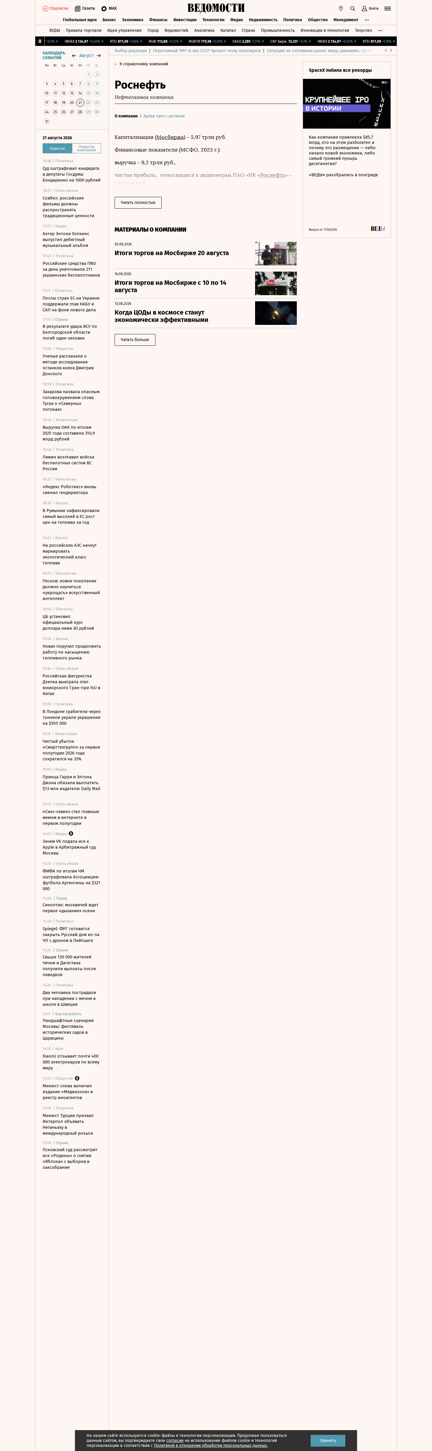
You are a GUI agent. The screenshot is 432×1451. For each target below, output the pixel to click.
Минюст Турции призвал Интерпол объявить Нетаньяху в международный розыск (68, 1124)
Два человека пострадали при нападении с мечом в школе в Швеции (69, 998)
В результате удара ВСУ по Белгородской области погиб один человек (70, 332)
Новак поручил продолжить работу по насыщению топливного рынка (72, 652)
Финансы (158, 19)
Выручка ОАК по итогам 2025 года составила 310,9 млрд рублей (69, 433)
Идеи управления (124, 30)
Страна (248, 30)
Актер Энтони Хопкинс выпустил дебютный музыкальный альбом (66, 239)
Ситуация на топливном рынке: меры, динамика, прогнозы (323, 50)
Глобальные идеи (80, 19)
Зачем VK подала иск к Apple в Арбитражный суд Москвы (69, 847)
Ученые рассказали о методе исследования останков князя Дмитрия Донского (68, 364)
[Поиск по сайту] (353, 8)
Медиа (236, 19)
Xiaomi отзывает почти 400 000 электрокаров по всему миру (71, 1062)
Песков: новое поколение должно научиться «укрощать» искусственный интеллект (71, 589)
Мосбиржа (170, 137)
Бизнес (109, 19)
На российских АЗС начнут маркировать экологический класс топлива (70, 554)
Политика (292, 19)
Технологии (213, 19)
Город (153, 30)
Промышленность (278, 30)
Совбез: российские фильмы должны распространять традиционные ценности (68, 206)
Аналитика (204, 30)
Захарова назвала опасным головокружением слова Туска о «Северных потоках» (71, 400)
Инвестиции (185, 19)
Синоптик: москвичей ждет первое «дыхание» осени (70, 907)
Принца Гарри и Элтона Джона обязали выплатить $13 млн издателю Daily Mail (71, 782)
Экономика (132, 19)
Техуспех (363, 30)
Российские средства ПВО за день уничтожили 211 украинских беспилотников (71, 269)
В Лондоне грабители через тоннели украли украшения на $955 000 (72, 717)
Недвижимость (263, 19)
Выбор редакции (131, 50)
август (86, 55)
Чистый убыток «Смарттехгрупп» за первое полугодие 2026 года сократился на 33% (71, 750)
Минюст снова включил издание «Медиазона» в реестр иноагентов (68, 1091)
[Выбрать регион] (341, 8)
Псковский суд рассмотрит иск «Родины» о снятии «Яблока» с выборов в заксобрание (70, 1158)
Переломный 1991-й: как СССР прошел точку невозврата (207, 50)
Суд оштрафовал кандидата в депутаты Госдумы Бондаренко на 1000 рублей (72, 174)
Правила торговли (83, 30)
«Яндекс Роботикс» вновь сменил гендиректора (69, 489)
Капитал (228, 30)
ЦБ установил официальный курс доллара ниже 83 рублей (68, 622)
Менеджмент (346, 19)
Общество (318, 19)
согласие (175, 1440)
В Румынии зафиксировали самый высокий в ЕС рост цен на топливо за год (71, 516)
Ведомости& (176, 30)
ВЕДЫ (54, 30)
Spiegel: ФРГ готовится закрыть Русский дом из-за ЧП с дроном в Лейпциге (71, 934)
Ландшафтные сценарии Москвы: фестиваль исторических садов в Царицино (68, 1029)
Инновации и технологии (325, 30)
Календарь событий (54, 55)
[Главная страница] (216, 8)
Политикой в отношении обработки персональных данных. (211, 1445)
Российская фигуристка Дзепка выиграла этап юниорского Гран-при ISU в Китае (71, 684)
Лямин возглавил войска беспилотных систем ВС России (68, 462)
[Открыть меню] (387, 8)
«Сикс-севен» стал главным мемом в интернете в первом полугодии (71, 817)
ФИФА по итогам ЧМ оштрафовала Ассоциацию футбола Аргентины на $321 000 (71, 879)
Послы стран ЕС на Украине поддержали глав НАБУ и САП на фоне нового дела (71, 304)
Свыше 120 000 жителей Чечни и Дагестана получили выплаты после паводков (69, 965)
